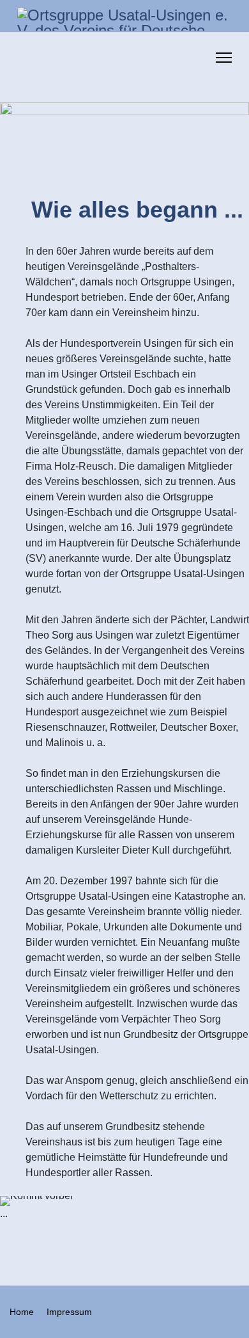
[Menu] (224, 57)
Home (22, 1312)
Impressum (69, 1312)
